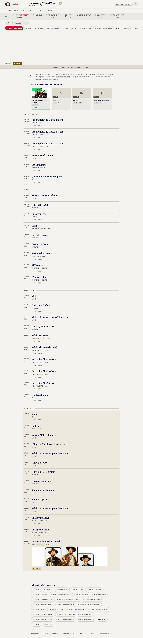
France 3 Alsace (78, 589)
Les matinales (39, 164)
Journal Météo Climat (43, 155)
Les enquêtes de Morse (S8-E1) (47, 119)
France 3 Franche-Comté (43, 604)
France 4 (103, 619)
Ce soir (17, 10)
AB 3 (127, 28)
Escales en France (41, 244)
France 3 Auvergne (41, 594)
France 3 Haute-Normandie (65, 604)
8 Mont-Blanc (86, 28)
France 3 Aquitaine (95, 589)
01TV (29, 28)
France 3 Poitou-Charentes (43, 619)
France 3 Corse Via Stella (94, 599)
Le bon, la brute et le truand (46, 541)
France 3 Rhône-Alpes (87, 619)
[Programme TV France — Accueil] (12, 4)
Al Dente (36, 265)
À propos (90, 633)
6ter (75, 28)
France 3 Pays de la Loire (67, 614)
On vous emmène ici (42, 480)
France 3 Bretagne (100, 594)
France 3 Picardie (85, 614)
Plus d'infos (36, 568)
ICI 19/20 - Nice (39, 462)
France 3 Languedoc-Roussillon (90, 604)
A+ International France (104, 28)
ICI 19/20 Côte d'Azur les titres (47, 444)
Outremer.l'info (40, 305)
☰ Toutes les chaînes (14, 28)
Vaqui (35, 225)
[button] (71, 122)
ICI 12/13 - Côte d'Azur (43, 326)
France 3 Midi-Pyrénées (76, 609)
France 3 (49, 589)
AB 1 (119, 28)
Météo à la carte (40, 335)
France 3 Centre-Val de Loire (44, 599)
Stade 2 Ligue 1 (39, 499)
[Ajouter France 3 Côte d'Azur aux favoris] (60, 3)
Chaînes (48, 10)
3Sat (66, 28)
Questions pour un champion (47, 176)
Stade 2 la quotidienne (43, 490)
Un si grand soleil (40, 517)
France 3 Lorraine (57, 609)
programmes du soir (42, 79)
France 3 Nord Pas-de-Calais (99, 609)
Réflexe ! (36, 425)
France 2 (37, 589)
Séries (32, 10)
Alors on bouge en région (44, 195)
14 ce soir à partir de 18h (63, 77)
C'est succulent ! (40, 277)
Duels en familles (40, 394)
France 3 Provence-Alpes (66, 619)
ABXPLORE (138, 28)
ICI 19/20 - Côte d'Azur (43, 471)
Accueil (9, 10)
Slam (34, 414)
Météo (35, 296)
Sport (40, 10)
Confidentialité (106, 633)
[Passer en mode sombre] (135, 4)
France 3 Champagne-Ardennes (69, 599)
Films (25, 10)
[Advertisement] (71, 45)
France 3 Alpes (62, 589)
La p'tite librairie (40, 234)
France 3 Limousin (40, 609)
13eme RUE (40, 28)
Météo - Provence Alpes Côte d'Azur (50, 317)
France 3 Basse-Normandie (61, 594)
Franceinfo (49, 624)
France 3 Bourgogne (82, 594)
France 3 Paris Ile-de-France (44, 614)
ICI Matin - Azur (40, 204)
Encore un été (39, 213)
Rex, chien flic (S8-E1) (43, 359)
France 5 (37, 624)
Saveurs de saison (41, 253)
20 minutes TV (54, 28)
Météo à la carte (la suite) (44, 347)
